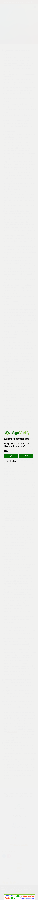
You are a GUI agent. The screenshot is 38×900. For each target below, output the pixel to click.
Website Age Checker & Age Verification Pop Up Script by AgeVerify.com (35, 899)
